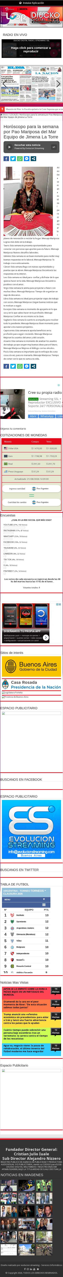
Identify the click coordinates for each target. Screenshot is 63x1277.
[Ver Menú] (4, 14)
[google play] (38, 1269)
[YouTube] (34, 1269)
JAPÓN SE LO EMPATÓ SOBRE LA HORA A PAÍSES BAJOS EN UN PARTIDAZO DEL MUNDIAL (25, 992)
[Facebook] (25, 1269)
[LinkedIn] (31, 1269)
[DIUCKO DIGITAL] (31, 17)
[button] (58, 83)
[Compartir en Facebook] (6, 158)
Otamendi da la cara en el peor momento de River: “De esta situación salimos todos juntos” (25, 1004)
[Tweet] (13, 158)
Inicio (5, 114)
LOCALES (14, 114)
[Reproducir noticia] (9, 147)
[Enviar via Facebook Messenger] (26, 158)
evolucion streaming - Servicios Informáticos (41, 1265)
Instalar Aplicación (33, 3)
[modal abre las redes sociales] (33, 158)
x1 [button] (54, 147)
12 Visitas (55, 1015)
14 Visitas (55, 990)
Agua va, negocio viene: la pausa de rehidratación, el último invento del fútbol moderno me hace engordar (24, 1048)
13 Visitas (55, 1003)
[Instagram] (27, 1269)
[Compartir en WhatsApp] (20, 158)
